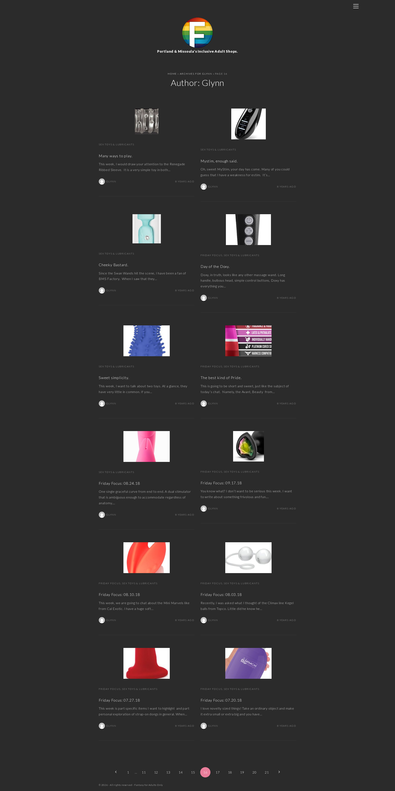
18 (230, 772)
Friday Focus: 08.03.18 (221, 594)
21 (267, 772)
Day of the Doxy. (215, 266)
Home (172, 73)
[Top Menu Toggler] (355, 6)
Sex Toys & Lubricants (116, 144)
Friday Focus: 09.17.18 (221, 483)
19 (242, 772)
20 (254, 772)
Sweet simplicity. (114, 377)
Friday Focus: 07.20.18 (221, 700)
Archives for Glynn (196, 73)
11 (144, 772)
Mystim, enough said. (219, 161)
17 (218, 772)
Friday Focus (211, 255)
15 (193, 772)
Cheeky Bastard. (113, 265)
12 (156, 772)
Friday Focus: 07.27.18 (119, 700)
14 (181, 772)
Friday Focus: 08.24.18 (119, 483)
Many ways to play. (115, 156)
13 (168, 772)
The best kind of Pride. (221, 377)
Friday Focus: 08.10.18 (119, 594)
